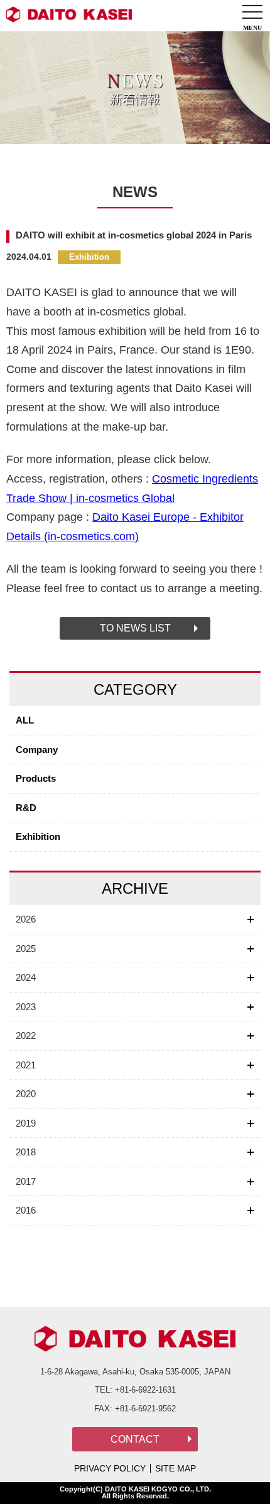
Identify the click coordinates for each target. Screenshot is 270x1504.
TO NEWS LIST (135, 628)
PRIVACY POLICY (110, 1468)
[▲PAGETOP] (238, 1472)
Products (36, 778)
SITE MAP (175, 1468)
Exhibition (38, 836)
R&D (26, 807)
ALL (25, 720)
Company (37, 749)
